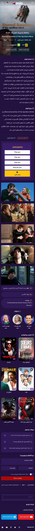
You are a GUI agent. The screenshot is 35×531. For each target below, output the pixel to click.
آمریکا (5, 40)
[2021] (26, 379)
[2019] (26, 409)
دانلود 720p (17, 157)
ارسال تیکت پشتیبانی (28, 510)
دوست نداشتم (10, 50)
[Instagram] (19, 527)
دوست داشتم (23, 50)
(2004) (8, 33)
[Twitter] (15, 527)
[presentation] (32, 322)
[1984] (8, 349)
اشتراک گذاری (10, 138)
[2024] (8, 409)
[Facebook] (10, 527)
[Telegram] (2, 527)
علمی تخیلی (21, 40)
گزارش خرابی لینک (22, 138)
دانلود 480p (17, 152)
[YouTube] (7, 527)
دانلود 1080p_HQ (17, 168)
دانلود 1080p (17, 162)
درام (30, 40)
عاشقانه (26, 40)
